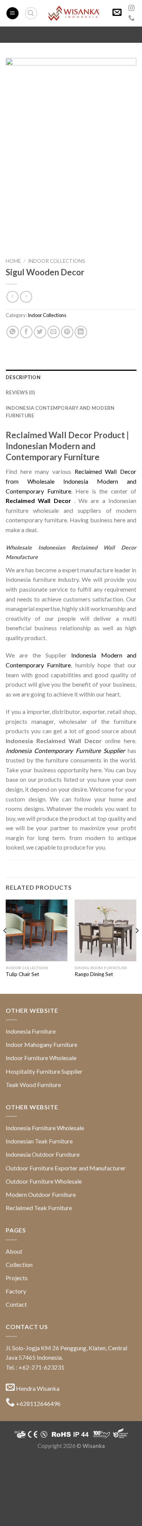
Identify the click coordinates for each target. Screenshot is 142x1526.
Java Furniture (111, 1463)
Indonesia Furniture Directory (51, 1463)
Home (13, 261)
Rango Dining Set (94, 974)
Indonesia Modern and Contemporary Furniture (70, 1454)
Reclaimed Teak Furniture (39, 1207)
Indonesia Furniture (31, 1031)
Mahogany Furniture (107, 1472)
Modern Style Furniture (86, 1481)
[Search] (31, 13)
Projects (17, 1277)
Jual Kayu (88, 1507)
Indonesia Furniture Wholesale (45, 1127)
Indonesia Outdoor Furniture (43, 1154)
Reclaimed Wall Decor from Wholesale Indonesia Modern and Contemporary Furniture (71, 481)
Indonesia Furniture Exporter (97, 1516)
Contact (16, 1304)
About (14, 1251)
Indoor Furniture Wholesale (41, 1057)
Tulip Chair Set (22, 974)
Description (23, 377)
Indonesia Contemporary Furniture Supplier (65, 750)
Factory (16, 1291)
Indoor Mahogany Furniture (41, 1044)
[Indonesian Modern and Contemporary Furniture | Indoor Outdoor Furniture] (74, 13)
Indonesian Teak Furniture (39, 1141)
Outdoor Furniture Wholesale (44, 1181)
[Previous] (5, 946)
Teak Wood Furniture (33, 1084)
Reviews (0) (20, 392)
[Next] (136, 946)
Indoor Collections (56, 261)
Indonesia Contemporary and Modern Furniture (60, 412)
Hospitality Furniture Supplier (44, 1071)
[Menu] (12, 13)
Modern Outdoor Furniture (41, 1194)
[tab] (71, 377)
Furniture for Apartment (71, 1490)
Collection (19, 1264)
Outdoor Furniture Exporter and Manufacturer (66, 1167)
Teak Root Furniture (30, 1481)
